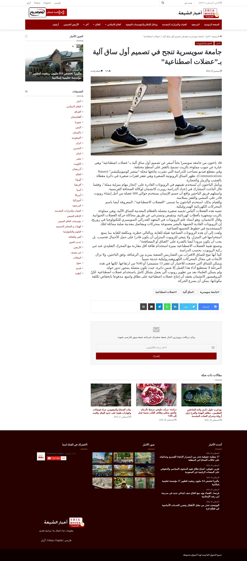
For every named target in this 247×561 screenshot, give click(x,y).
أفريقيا (77, 184)
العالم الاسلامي (114, 24)
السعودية (76, 137)
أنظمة (78, 273)
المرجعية (196, 24)
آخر (87, 24)
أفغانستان (76, 117)
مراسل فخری (45, 530)
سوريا (78, 122)
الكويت (77, 163)
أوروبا (78, 179)
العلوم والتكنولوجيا (204, 43)
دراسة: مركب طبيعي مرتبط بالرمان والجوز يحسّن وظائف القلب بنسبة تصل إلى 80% (157, 412)
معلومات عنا (67, 530)
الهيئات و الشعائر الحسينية (68, 226)
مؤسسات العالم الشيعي (69, 221)
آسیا (79, 190)
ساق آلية (187, 292)
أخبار (207, 36)
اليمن (78, 127)
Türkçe (37, 3)
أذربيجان (76, 169)
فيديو (78, 268)
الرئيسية (216, 36)
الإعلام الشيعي (74, 216)
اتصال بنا (57, 530)
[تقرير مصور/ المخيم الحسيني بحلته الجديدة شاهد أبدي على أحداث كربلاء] (145, 483)
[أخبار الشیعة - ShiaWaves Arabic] (197, 13)
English (47, 3)
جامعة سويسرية (209, 292)
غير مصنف (76, 252)
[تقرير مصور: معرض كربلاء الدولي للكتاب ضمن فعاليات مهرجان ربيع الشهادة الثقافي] (145, 470)
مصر (78, 158)
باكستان (77, 132)
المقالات (77, 258)
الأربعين (77, 247)
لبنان (78, 153)
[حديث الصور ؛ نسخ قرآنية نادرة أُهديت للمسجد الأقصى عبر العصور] (102, 483)
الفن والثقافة (75, 237)
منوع (79, 263)
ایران (78, 143)
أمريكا (78, 195)
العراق (77, 111)
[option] (54, 62)
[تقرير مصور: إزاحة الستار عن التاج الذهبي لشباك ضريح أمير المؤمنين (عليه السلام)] (123, 470)
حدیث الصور (75, 242)
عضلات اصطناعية (165, 292)
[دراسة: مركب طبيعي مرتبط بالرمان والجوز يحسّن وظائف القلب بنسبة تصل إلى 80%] (156, 395)
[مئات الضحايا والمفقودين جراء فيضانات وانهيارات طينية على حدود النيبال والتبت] (111, 395)
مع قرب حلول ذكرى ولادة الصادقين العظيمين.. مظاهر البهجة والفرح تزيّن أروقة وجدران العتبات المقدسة (204, 412)
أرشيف (55, 24)
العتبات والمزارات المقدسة (174, 24)
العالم (97, 24)
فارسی (57, 3)
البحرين (77, 148)
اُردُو (29, 3)
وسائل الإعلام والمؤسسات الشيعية (141, 24)
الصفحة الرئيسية (211, 24)
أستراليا (77, 200)
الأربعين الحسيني (71, 24)
